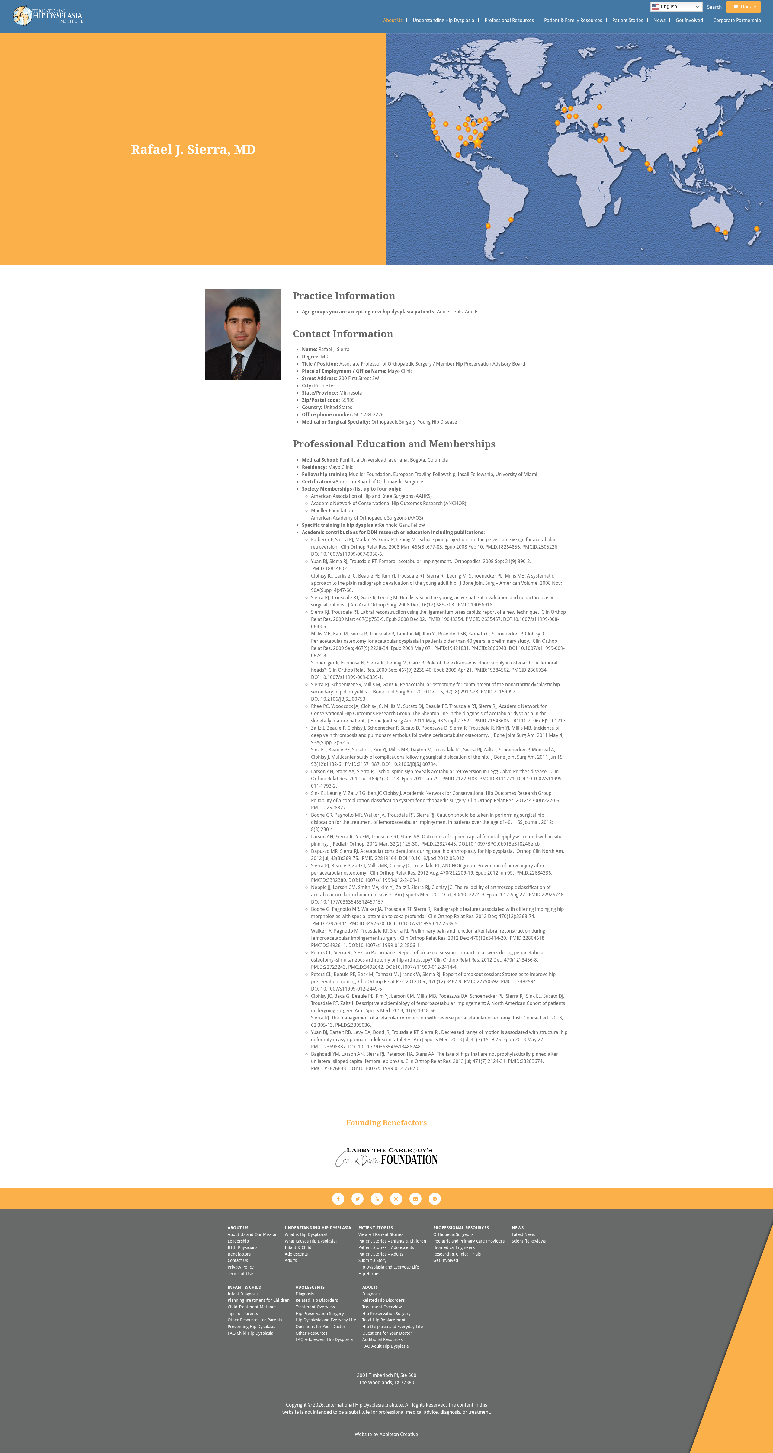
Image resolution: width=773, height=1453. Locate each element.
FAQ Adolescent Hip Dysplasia (324, 1339)
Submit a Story (372, 1260)
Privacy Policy (241, 1267)
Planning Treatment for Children (259, 1300)
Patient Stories (627, 20)
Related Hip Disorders (317, 1300)
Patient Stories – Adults (380, 1254)
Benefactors (239, 1254)
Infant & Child (298, 1247)
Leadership (238, 1241)
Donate (748, 6)
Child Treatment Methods (252, 1307)
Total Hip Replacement (384, 1320)
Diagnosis (305, 1294)
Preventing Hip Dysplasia (251, 1326)
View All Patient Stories (380, 1234)
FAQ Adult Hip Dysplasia (385, 1346)
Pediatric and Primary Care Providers (469, 1241)
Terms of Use (240, 1273)
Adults (291, 1260)
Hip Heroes (369, 1273)
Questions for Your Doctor (320, 1326)
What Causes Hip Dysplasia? (311, 1241)
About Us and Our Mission (252, 1234)
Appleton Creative (399, 1434)
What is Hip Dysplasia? (306, 1234)
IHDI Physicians (242, 1247)
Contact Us (238, 1260)
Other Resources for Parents (255, 1320)
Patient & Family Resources (573, 20)
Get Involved (689, 20)
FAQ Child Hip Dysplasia (250, 1333)
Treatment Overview (315, 1307)
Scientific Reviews (529, 1241)
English (668, 6)
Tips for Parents (243, 1313)
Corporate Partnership (737, 20)
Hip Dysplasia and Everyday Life (388, 1267)
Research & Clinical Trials (457, 1254)
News (659, 20)
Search (714, 7)
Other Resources (311, 1333)
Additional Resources (382, 1339)
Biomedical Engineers (454, 1247)
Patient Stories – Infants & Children (392, 1241)
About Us (393, 20)
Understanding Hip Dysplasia (443, 20)
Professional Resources (509, 20)
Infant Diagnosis (243, 1294)
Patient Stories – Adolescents (386, 1247)
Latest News (523, 1234)
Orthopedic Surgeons (453, 1234)
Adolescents (296, 1254)
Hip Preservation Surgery (320, 1313)
